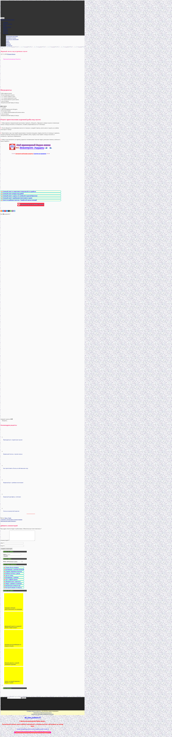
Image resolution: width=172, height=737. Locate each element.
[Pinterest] (5, 211)
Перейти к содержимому (7, 19)
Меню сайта (6, 561)
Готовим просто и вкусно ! (34, 711)
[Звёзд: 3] (31, 316)
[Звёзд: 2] (31, 276)
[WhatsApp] (11, 211)
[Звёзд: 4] (31, 357)
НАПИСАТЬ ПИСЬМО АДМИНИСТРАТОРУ (42, 714)
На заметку (9, 45)
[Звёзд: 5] (31, 398)
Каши (7, 41)
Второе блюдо (7, 27)
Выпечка (5, 33)
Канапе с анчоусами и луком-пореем (11, 519)
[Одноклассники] (1, 211)
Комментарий (5, 540)
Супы (4, 25)
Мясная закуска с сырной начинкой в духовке (12, 663)
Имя (2, 543)
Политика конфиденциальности (43, 712)
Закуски (5, 31)
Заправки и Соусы (11, 38)
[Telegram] (14, 211)
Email (2, 546)
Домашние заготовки (12, 36)
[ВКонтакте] (3, 211)
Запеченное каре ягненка (8, 521)
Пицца (8, 42)
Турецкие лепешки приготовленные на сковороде (13, 608)
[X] (9, 211)
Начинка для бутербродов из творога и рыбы (13, 645)
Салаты (5, 28)
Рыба (9, 518)
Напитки (8, 44)
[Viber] (12, 211)
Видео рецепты (7, 24)
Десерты (5, 30)
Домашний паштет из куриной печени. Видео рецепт (13, 627)
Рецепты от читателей (12, 39)
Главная (5, 22)
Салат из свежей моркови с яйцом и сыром (12, 682)
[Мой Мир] (7, 211)
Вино (6, 518)
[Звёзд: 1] (31, 235)
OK (5, 556)
